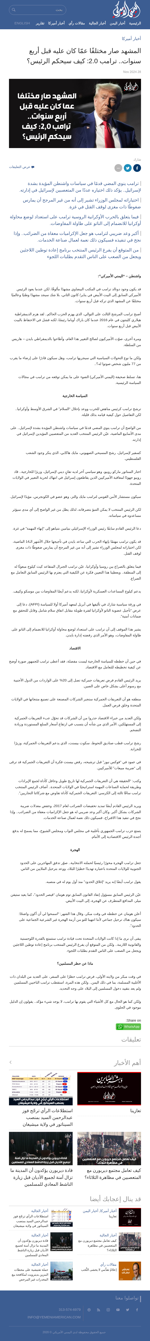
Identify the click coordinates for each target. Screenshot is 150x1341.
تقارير (40, 23)
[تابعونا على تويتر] (127, 1309)
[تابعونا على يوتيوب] (118, 1309)
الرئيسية (135, 23)
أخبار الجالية (97, 23)
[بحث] (14, 10)
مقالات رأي (77, 23)
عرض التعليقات (19, 167)
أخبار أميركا (56, 23)
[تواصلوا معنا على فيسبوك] (137, 1309)
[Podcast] (89, 1309)
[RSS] (99, 1309)
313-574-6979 (70, 1309)
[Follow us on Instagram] (108, 1309)
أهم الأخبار (127, 1062)
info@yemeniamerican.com (54, 1317)
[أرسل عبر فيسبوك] (137, 168)
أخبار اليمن (117, 23)
